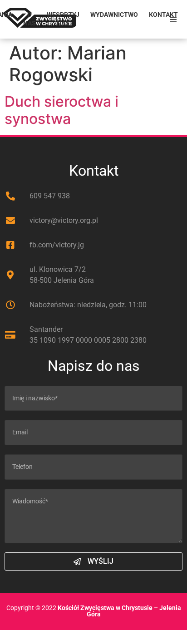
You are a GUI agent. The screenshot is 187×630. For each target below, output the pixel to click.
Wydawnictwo (114, 15)
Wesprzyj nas (63, 19)
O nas (29, 19)
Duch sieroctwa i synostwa (61, 110)
